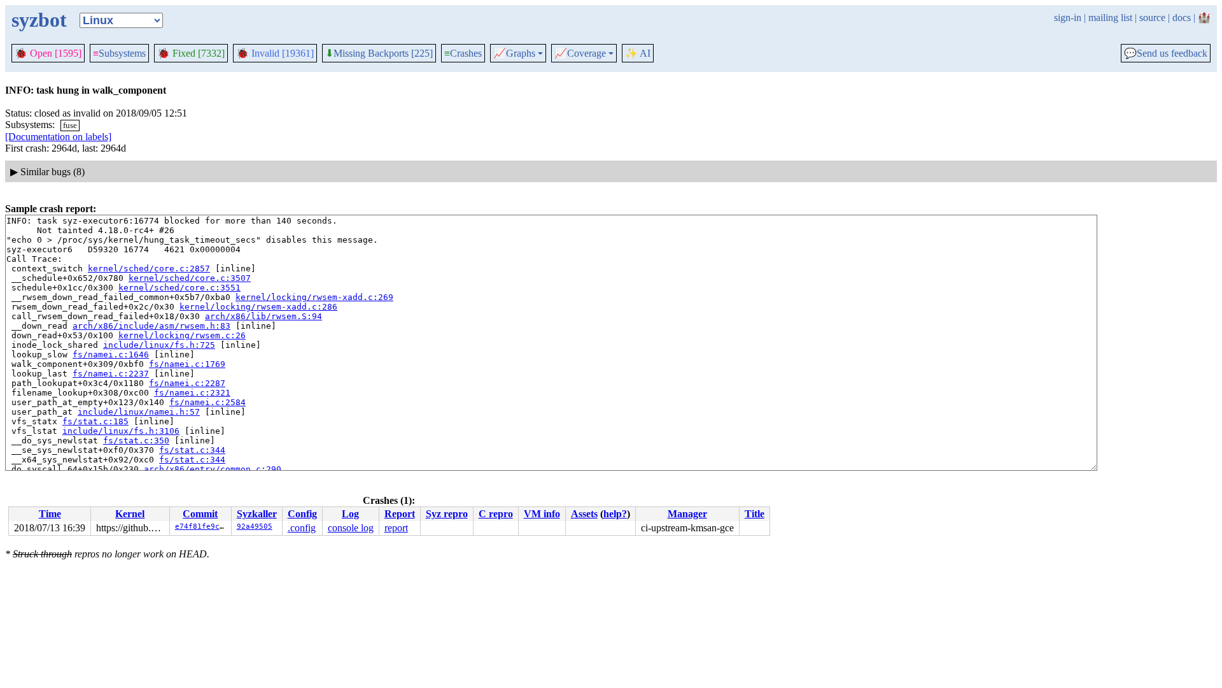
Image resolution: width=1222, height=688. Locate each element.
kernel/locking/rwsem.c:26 (182, 335)
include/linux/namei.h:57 (139, 412)
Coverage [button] (580, 53)
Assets (584, 513)
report (396, 527)
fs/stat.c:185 (95, 421)
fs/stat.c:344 (192, 450)
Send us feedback (1165, 53)
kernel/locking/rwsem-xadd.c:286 (258, 307)
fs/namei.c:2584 (207, 402)
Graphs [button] (514, 53)
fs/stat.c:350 (136, 440)
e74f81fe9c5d (201, 526)
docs (1181, 17)
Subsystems (119, 53)
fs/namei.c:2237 (111, 373)
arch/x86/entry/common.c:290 (212, 469)
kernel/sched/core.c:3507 (190, 278)
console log (351, 527)
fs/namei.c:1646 (111, 354)
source (1152, 17)
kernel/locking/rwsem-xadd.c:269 (314, 297)
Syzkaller (257, 513)
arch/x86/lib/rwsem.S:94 (263, 316)
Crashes (463, 53)
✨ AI (637, 53)
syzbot (39, 19)
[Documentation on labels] (58, 136)
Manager (687, 513)
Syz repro (447, 513)
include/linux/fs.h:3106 (120, 431)
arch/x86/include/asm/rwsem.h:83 (151, 326)
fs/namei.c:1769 (187, 364)
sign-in (1067, 17)
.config (302, 527)
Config (302, 513)
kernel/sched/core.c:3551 (179, 287)
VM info (542, 513)
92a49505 (254, 526)
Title (754, 513)
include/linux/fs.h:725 (159, 345)
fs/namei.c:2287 (187, 383)
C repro (496, 513)
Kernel (129, 513)
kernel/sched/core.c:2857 (149, 268)
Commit (200, 513)
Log (350, 513)
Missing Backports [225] (379, 53)
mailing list (1110, 17)
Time (50, 513)
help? (615, 513)
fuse (70, 125)
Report (399, 513)
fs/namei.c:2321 (192, 393)
